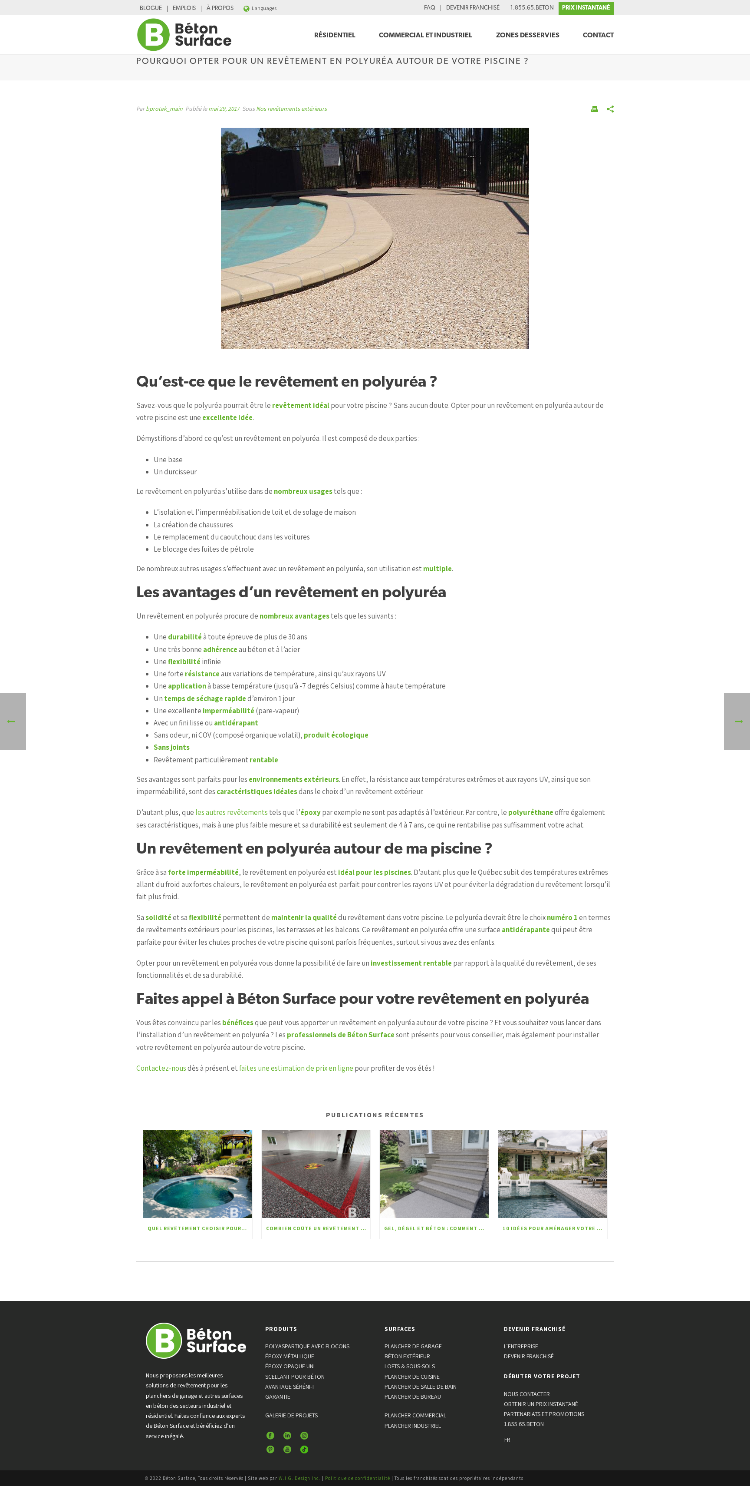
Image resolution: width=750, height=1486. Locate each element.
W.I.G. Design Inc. (300, 1478)
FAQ (429, 8)
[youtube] (287, 1450)
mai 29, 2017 (224, 109)
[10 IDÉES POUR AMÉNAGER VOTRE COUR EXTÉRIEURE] (552, 1174)
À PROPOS (220, 8)
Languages (264, 8)
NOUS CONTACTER (527, 1394)
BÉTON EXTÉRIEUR (407, 1356)
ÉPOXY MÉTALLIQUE (289, 1356)
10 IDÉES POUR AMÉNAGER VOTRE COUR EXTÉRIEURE (555, 1228)
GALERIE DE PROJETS (291, 1415)
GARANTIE (277, 1396)
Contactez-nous (161, 1068)
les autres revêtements (231, 812)
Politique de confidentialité (357, 1478)
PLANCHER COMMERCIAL (415, 1415)
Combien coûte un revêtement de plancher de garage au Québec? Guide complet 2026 (318, 1228)
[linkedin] (287, 1436)
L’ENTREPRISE (521, 1346)
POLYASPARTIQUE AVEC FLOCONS (307, 1346)
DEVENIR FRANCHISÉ (473, 8)
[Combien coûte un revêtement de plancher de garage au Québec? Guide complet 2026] (316, 1174)
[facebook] (270, 1436)
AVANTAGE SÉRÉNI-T (290, 1386)
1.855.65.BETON (532, 8)
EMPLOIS (184, 8)
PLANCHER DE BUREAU (413, 1396)
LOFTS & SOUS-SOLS (410, 1366)
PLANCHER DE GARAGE (413, 1346)
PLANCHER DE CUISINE (412, 1376)
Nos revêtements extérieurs (291, 109)
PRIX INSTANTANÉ (586, 8)
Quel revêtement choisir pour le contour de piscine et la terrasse (200, 1228)
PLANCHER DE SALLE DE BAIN (421, 1386)
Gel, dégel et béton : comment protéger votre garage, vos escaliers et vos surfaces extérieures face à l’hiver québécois (436, 1228)
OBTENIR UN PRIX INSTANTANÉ (541, 1404)
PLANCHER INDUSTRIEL (413, 1426)
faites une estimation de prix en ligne (296, 1068)
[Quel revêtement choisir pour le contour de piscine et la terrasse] (197, 1174)
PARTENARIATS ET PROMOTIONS (544, 1414)
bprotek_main (164, 109)
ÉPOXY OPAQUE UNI (290, 1366)
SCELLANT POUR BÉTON (295, 1376)
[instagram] (304, 1436)
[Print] (594, 108)
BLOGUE (151, 8)
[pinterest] (270, 1450)
